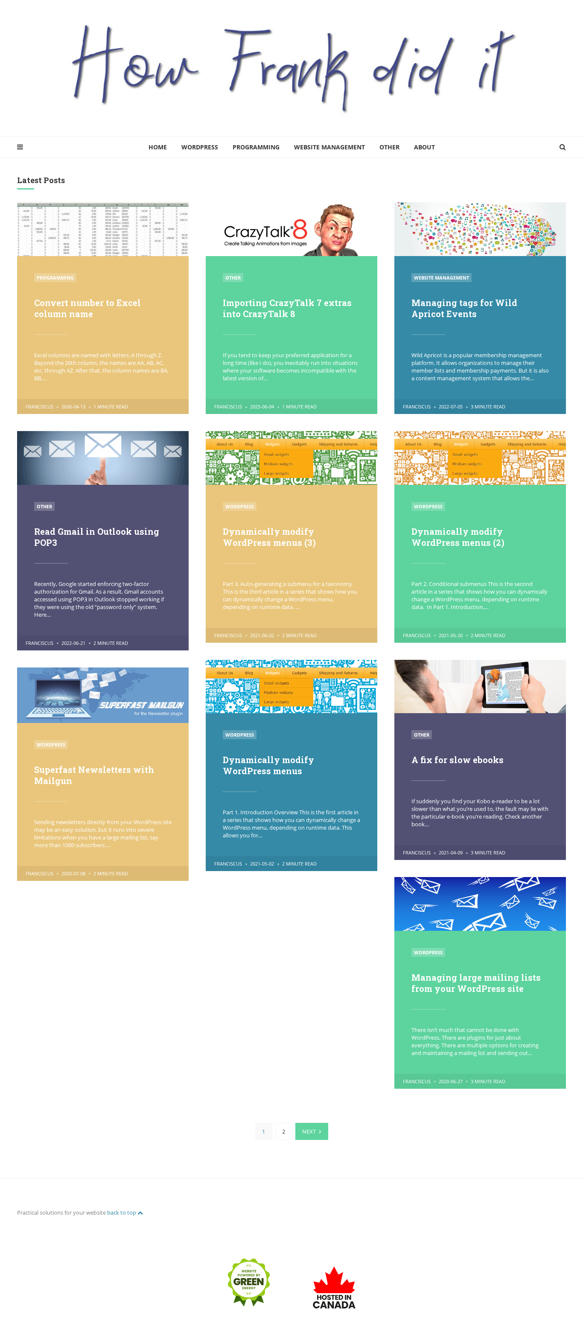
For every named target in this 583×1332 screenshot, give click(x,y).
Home (158, 147)
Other (389, 147)
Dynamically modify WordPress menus (268, 765)
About (424, 147)
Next (309, 1131)
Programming (256, 147)
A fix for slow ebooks (457, 759)
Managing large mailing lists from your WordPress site (476, 983)
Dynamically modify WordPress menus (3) (269, 537)
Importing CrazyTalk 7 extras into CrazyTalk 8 (287, 308)
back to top (122, 1212)
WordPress (199, 147)
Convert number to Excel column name (87, 308)
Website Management (329, 147)
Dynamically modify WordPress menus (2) (457, 537)
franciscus (39, 406)
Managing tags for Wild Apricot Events (464, 308)
